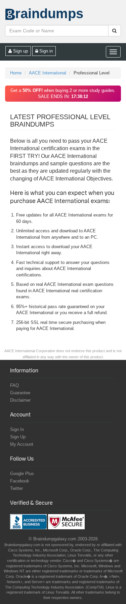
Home (16, 72)
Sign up (20, 51)
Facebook (19, 480)
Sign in (45, 51)
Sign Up (18, 436)
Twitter (16, 488)
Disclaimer (20, 400)
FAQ (14, 385)
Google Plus (22, 473)
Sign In (17, 429)
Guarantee (20, 392)
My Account (21, 444)
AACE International (47, 72)
